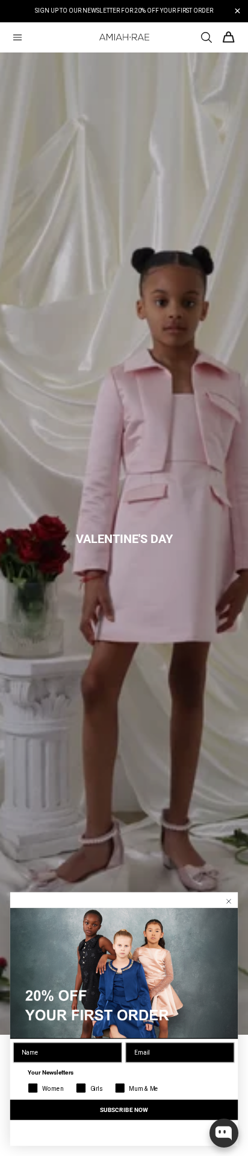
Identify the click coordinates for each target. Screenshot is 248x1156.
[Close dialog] (229, 902)
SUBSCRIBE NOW (124, 1109)
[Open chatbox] (223, 1133)
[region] (124, 11)
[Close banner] (237, 11)
